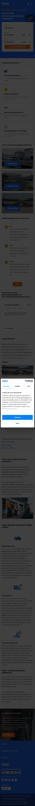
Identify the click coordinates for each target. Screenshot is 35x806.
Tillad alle (17, 417)
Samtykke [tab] (6, 386)
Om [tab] (29, 386)
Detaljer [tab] (17, 386)
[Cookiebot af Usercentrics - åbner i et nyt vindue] (25, 381)
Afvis (17, 423)
